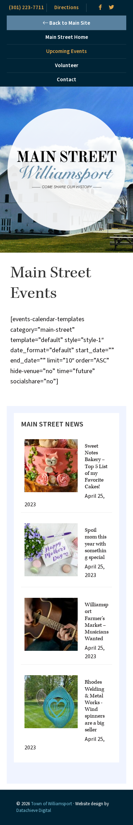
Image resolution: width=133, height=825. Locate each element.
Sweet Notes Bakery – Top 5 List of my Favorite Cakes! (96, 466)
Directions (66, 7)
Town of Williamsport (51, 804)
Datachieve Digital (33, 810)
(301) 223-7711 (26, 7)
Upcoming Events (66, 51)
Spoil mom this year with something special (95, 544)
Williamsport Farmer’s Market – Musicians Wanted (97, 621)
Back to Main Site (69, 23)
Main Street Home (66, 37)
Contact (66, 79)
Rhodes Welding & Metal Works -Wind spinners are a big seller (95, 706)
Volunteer (66, 65)
